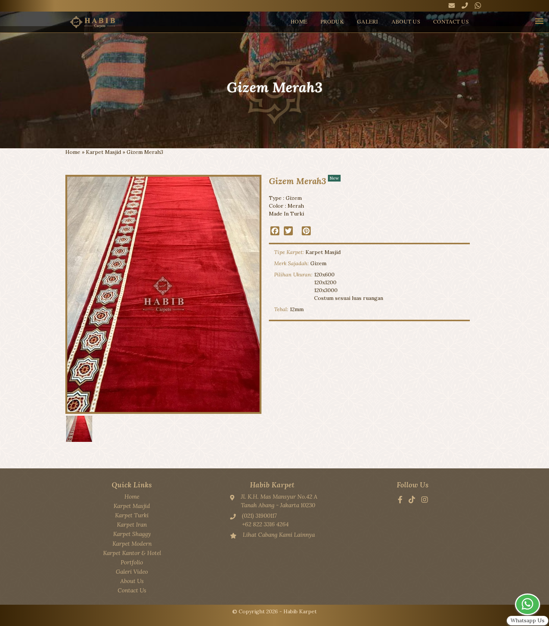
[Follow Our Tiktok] (412, 500)
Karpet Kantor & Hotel (132, 553)
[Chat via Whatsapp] (527, 605)
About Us (405, 21)
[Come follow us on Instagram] (424, 500)
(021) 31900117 (259, 515)
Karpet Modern (132, 543)
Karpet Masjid (103, 152)
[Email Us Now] (452, 5)
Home (299, 21)
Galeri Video (132, 571)
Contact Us (451, 21)
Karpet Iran (132, 524)
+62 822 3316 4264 (265, 524)
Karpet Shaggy (132, 533)
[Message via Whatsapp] (478, 5)
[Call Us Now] (465, 5)
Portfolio (132, 562)
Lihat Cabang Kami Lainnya (279, 534)
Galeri (367, 21)
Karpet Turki (132, 515)
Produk (332, 21)
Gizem (318, 263)
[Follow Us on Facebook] (400, 500)
